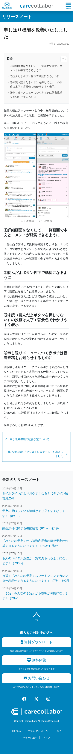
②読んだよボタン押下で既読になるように (35, 76)
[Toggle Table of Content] (62, 59)
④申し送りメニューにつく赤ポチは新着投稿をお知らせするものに (36, 94)
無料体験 (38, 660)
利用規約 (16, 731)
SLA (59, 731)
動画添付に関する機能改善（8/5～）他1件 (30, 528)
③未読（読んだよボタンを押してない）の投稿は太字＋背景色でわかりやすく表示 (36, 84)
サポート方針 (29, 737)
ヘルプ (46, 737)
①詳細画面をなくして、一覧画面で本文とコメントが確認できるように (36, 68)
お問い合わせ (38, 678)
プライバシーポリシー (39, 731)
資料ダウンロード (38, 642)
